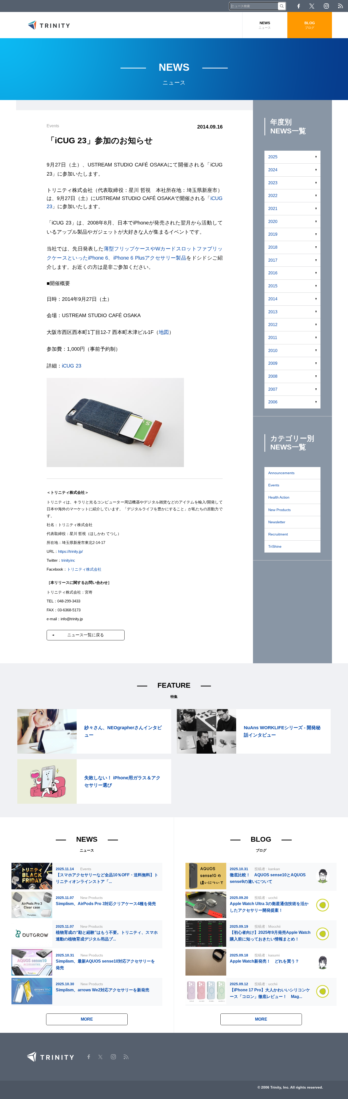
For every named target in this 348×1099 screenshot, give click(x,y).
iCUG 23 (71, 366)
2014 (272, 299)
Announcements (281, 473)
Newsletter (276, 522)
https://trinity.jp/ (70, 551)
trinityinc (68, 560)
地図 (164, 332)
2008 (272, 376)
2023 (272, 183)
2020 (272, 221)
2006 (272, 402)
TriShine (275, 546)
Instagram (326, 6)
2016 (272, 273)
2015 (272, 286)
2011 (272, 337)
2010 (272, 350)
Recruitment (278, 534)
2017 (272, 260)
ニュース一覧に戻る (85, 635)
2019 (272, 234)
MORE (87, 1019)
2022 (272, 195)
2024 (272, 170)
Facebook (298, 6)
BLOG (309, 25)
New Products (279, 510)
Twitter (312, 6)
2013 (272, 312)
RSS (340, 6)
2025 (272, 157)
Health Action (278, 497)
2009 (272, 363)
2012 (272, 324)
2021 (272, 208)
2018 (272, 247)
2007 (272, 389)
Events (273, 485)
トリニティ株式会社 (84, 569)
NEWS (265, 25)
